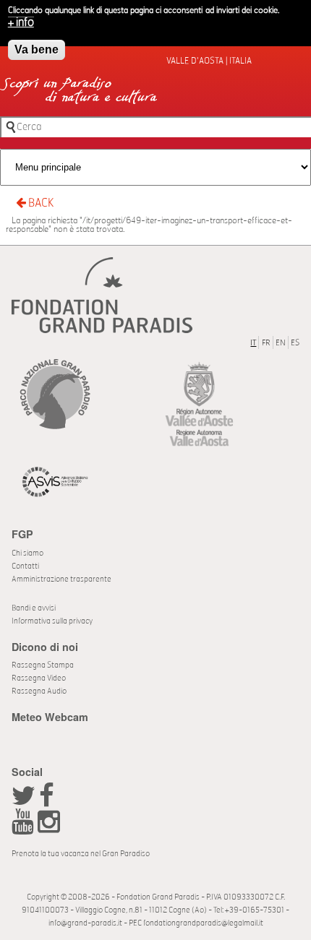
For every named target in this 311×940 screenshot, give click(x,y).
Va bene (36, 49)
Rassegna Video (39, 678)
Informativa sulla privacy (52, 621)
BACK (40, 203)
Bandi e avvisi (34, 608)
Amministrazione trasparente (61, 579)
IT (253, 343)
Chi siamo (27, 553)
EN (281, 343)
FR (266, 343)
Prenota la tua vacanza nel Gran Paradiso (81, 854)
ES (295, 343)
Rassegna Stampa (43, 665)
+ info (21, 22)
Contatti (25, 566)
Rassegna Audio (39, 691)
